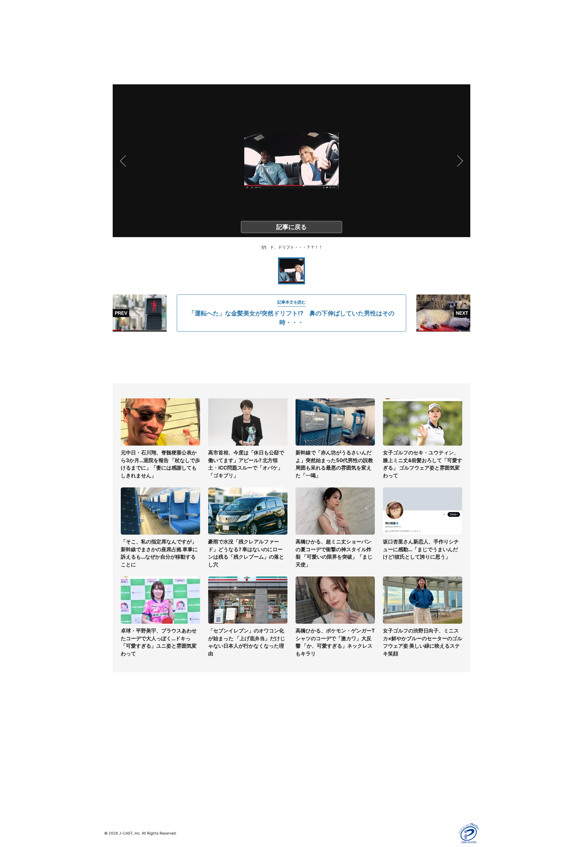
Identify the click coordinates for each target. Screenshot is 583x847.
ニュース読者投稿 (310, 754)
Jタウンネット (213, 777)
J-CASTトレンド (216, 734)
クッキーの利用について (411, 763)
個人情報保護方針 (404, 724)
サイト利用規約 (401, 734)
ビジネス (113, 773)
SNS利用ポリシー (404, 744)
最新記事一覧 (118, 724)
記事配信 (394, 783)
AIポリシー (397, 754)
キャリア (113, 763)
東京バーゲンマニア (219, 767)
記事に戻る (291, 226)
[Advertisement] (291, 357)
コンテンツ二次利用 (406, 793)
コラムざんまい (120, 734)
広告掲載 (394, 773)
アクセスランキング (125, 783)
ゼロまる (207, 787)
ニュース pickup (122, 744)
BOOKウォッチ (214, 758)
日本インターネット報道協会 (416, 803)
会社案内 (301, 724)
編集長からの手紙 (310, 763)
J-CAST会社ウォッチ (221, 744)
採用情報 (301, 734)
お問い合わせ (306, 744)
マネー (111, 754)
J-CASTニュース (216, 724)
